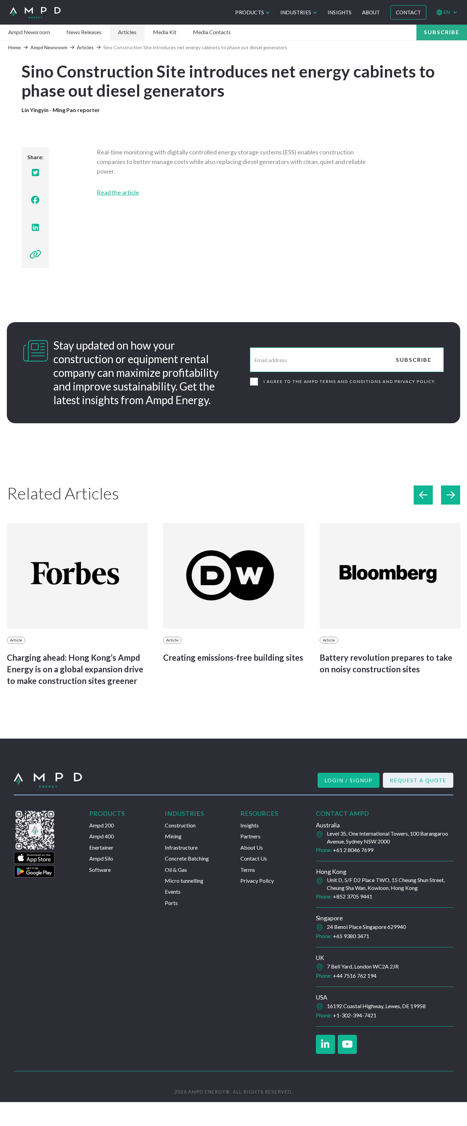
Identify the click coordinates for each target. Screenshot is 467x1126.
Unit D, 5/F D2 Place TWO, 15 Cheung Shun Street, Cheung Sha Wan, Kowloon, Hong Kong (386, 884)
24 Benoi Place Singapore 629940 (366, 926)
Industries (295, 12)
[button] (252, 12)
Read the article (118, 192)
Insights (340, 12)
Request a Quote (418, 780)
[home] (35, 12)
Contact (408, 12)
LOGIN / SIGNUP (348, 780)
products (249, 12)
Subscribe (441, 32)
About (371, 12)
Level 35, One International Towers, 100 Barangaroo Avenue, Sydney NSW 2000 (387, 837)
